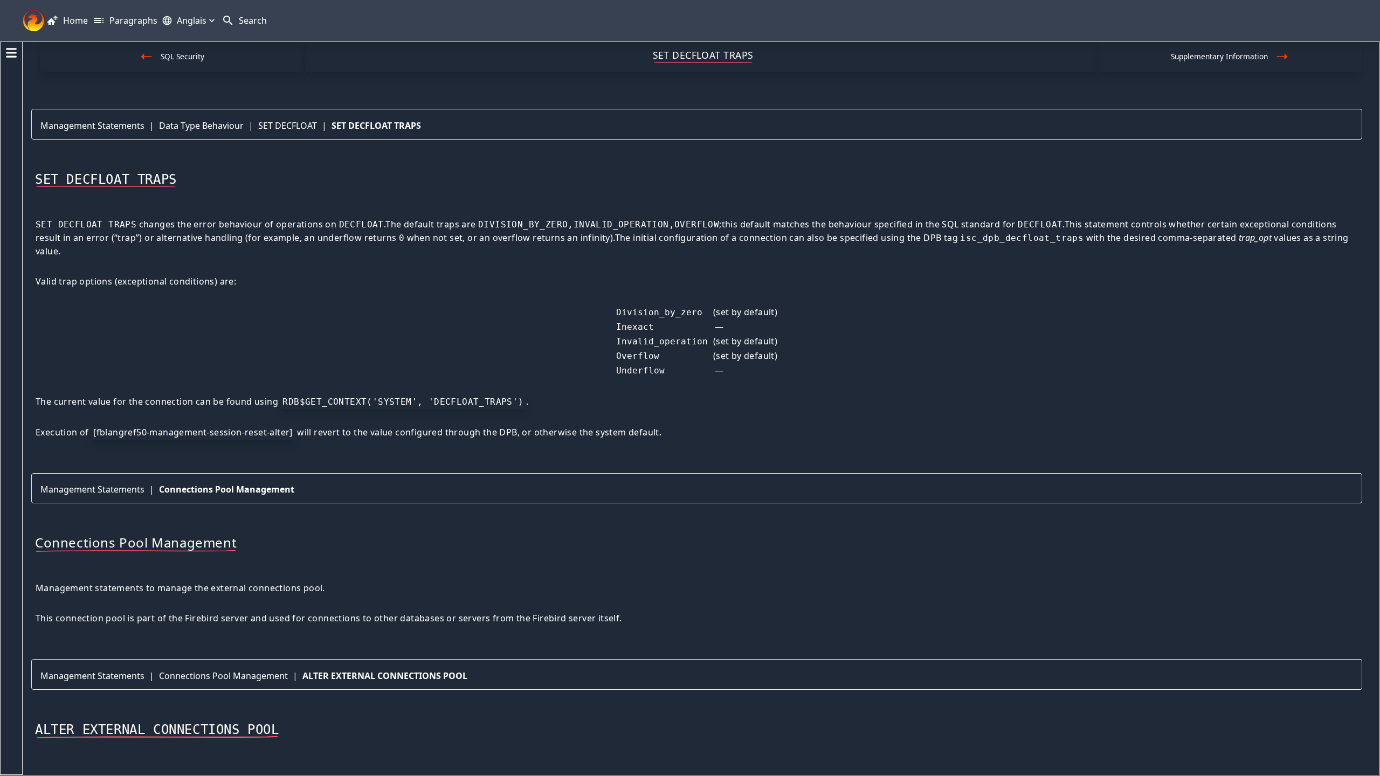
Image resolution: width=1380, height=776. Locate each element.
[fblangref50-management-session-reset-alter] (193, 432)
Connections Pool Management (226, 489)
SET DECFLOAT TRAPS (376, 125)
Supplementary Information (1219, 56)
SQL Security (182, 56)
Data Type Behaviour (201, 125)
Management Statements (92, 125)
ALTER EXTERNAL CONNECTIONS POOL (384, 676)
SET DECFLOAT (287, 125)
